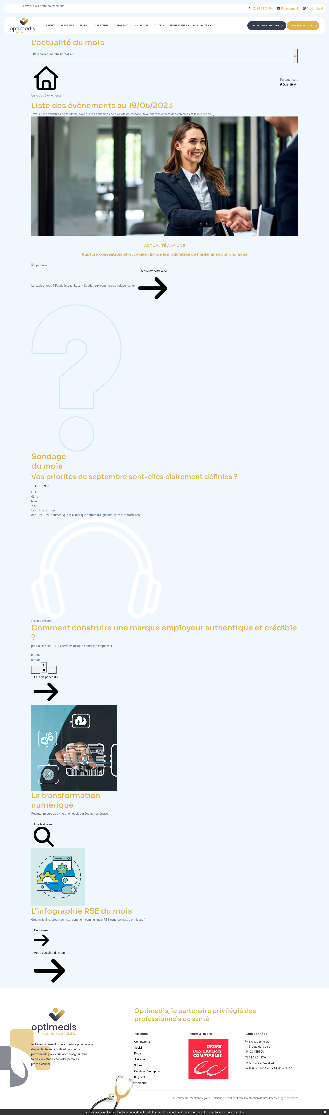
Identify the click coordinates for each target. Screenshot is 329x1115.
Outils (159, 25)
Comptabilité (142, 1041)
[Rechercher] (295, 56)
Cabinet (49, 25)
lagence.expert (289, 1098)
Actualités (201, 25)
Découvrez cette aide (152, 271)
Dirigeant (121, 25)
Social (138, 1047)
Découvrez (41, 930)
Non (46, 486)
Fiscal (137, 1053)
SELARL (84, 25)
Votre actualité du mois (49, 953)
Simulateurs (178, 25)
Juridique (139, 1059)
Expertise (67, 25)
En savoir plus (235, 1111)
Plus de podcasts (46, 677)
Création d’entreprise (147, 1071)
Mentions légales (200, 1098)
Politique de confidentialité (228, 1098)
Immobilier (141, 25)
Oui (36, 486)
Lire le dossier (44, 824)
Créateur (101, 25)
